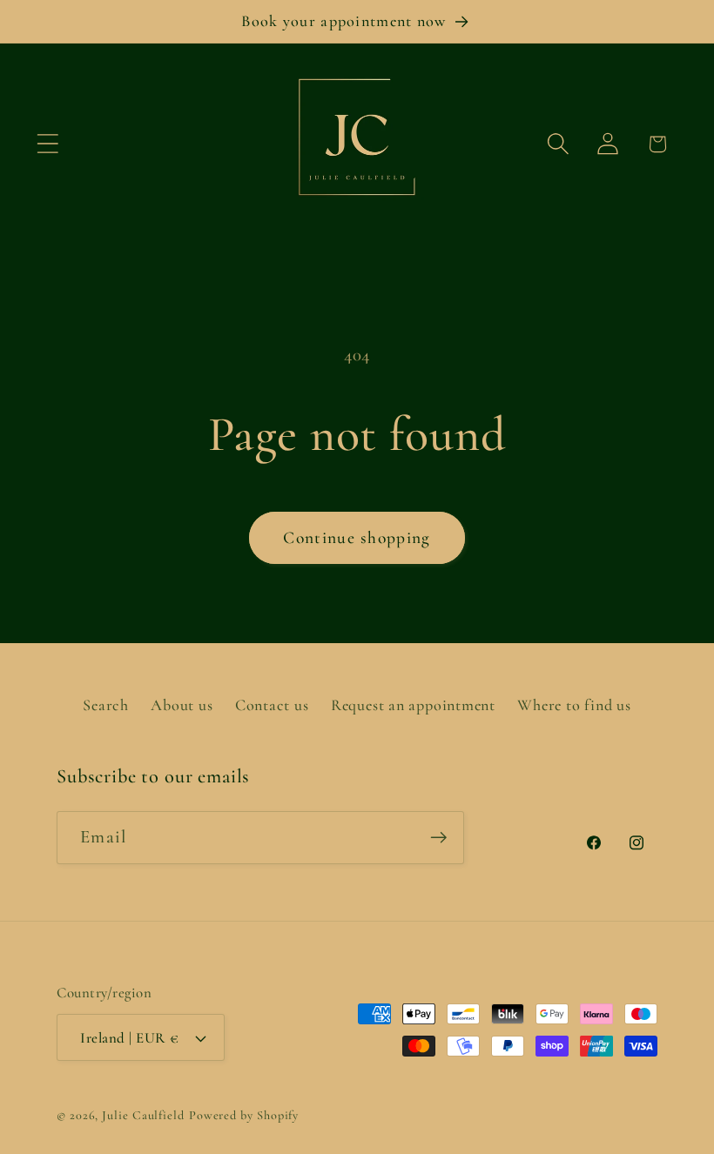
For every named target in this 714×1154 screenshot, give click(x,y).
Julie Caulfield (143, 1115)
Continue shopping (356, 537)
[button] (47, 144)
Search (106, 705)
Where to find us (573, 705)
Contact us (272, 705)
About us (181, 705)
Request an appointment (413, 705)
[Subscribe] (438, 837)
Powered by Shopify (244, 1115)
